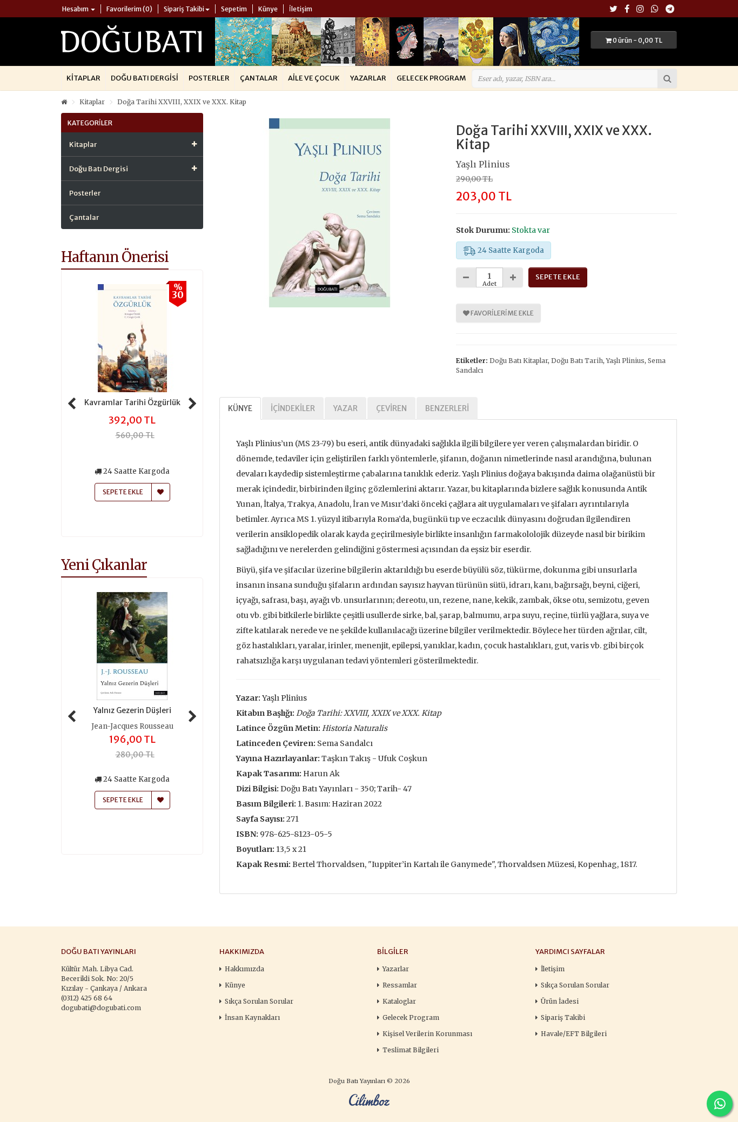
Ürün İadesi (560, 1001)
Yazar (345, 408)
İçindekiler (293, 408)
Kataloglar (399, 1001)
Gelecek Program (431, 78)
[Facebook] (627, 9)
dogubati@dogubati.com (101, 1008)
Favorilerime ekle (501, 313)
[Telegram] (670, 9)
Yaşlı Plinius (483, 164)
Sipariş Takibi (563, 1017)
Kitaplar (83, 78)
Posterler (209, 78)
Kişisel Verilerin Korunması (427, 1034)
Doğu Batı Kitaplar (518, 361)
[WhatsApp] (655, 9)
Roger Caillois (132, 726)
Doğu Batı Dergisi (144, 78)
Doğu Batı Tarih (577, 361)
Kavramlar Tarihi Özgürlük (132, 402)
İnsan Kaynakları (252, 1017)
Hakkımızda (244, 969)
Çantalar (259, 78)
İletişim (553, 969)
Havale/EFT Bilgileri (574, 1034)
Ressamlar (400, 985)
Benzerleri (447, 408)
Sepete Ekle (123, 800)
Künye (240, 408)
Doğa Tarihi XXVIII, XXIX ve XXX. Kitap (181, 102)
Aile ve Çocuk (314, 78)
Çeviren (391, 408)
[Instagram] (640, 9)
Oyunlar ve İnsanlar (132, 710)
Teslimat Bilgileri (411, 1050)
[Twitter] (613, 9)
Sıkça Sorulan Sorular (259, 1001)
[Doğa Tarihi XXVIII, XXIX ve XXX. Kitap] (329, 213)
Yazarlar (368, 78)
